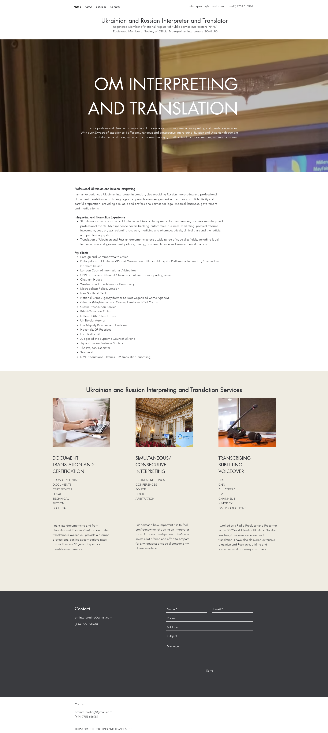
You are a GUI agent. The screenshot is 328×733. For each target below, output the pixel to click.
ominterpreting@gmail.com (205, 6)
